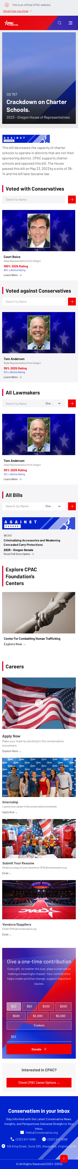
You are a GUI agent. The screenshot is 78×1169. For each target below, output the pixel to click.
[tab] (14, 1006)
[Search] (72, 199)
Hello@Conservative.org (42, 1132)
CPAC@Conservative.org (22, 928)
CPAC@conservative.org (53, 867)
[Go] (64, 1159)
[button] (59, 23)
